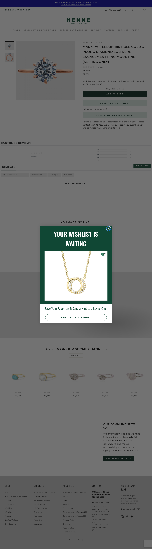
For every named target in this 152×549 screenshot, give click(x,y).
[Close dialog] (109, 229)
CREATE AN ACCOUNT (76, 317)
